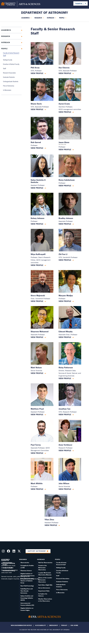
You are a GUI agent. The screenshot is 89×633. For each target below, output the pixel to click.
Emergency (53, 625)
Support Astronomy (37, 551)
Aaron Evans (64, 104)
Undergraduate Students (10, 81)
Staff (4, 68)
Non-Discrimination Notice (21, 625)
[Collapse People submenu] (21, 48)
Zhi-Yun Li (63, 254)
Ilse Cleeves (64, 67)
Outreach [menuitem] (50, 18)
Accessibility (40, 625)
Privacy (64, 625)
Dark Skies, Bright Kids (45, 585)
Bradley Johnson (66, 218)
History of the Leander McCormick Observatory (45, 580)
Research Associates (9, 73)
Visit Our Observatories (45, 562)
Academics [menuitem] (25, 18)
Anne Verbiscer (65, 445)
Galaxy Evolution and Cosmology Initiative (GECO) (27, 598)
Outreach (5, 42)
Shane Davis (36, 104)
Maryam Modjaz (66, 295)
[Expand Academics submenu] (21, 30)
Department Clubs (43, 591)
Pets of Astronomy (8, 86)
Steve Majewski (38, 295)
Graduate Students (9, 77)
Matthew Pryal (37, 409)
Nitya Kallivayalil (38, 254)
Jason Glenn (64, 142)
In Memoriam (7, 90)
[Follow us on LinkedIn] (14, 552)
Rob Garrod (36, 142)
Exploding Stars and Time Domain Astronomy (27, 591)
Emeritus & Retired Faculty (11, 64)
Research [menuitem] (38, 18)
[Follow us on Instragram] (3, 552)
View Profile (37, 73)
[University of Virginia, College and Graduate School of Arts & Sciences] (20, 4)
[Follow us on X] (20, 552)
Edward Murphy (66, 331)
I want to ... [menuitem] (78, 4)
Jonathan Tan (64, 409)
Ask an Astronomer (44, 588)
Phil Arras (35, 67)
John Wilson (64, 483)
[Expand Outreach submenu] (21, 42)
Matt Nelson (36, 367)
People (4, 48)
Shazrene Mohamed (39, 331)
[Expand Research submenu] (21, 36)
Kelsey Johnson (37, 218)
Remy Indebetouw (67, 180)
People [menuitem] (61, 18)
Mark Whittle (37, 483)
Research (5, 36)
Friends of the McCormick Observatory (42, 568)
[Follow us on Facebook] (9, 552)
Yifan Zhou (49, 519)
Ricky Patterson (66, 367)
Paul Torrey (36, 445)
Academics (6, 30)
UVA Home (74, 625)
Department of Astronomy (44, 12)
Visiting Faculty (7, 60)
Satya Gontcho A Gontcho (38, 181)
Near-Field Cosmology (27, 586)
